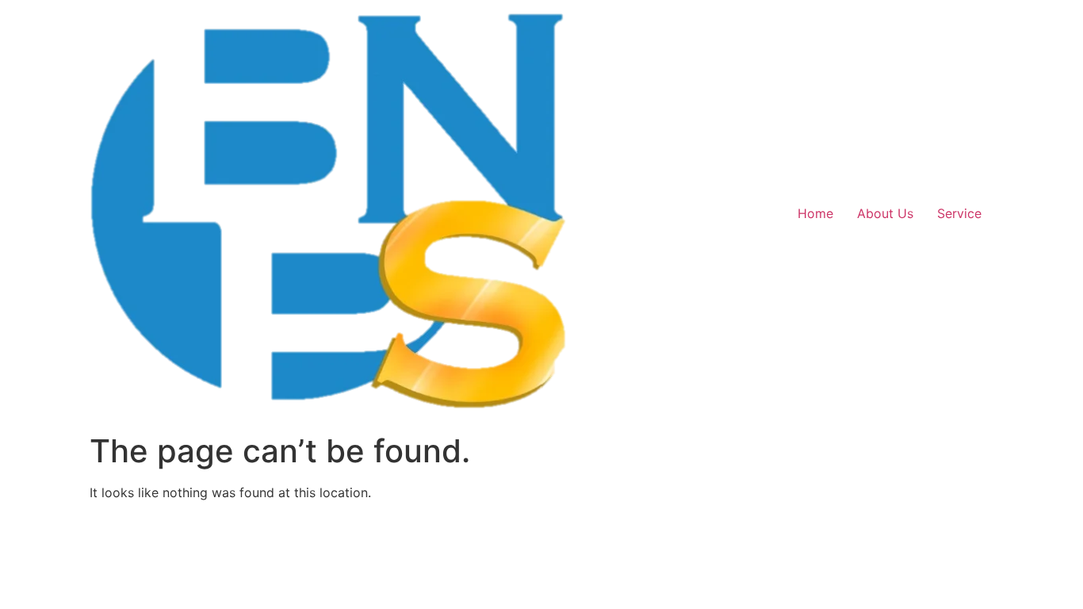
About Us (885, 213)
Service (959, 213)
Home (815, 213)
